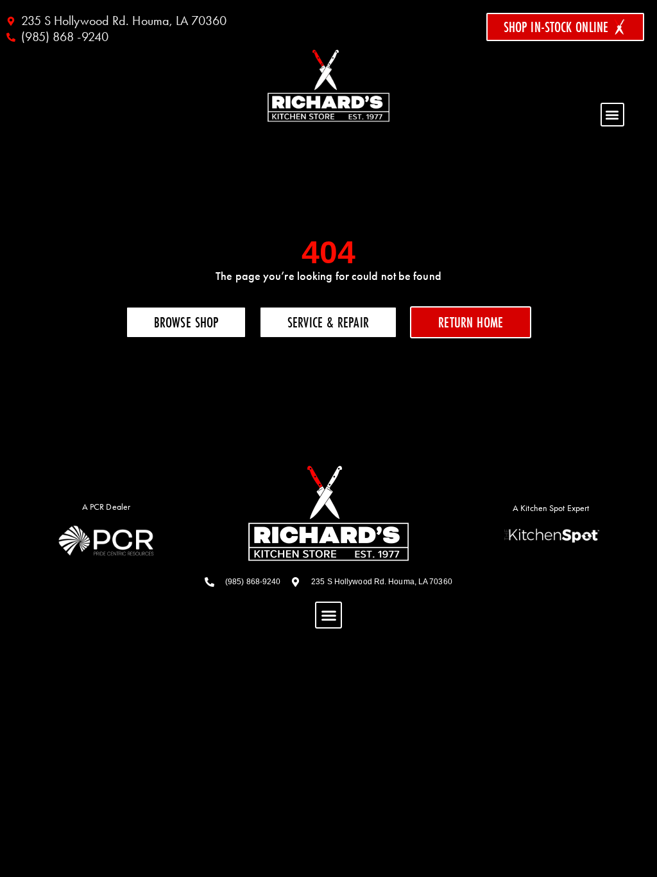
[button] (612, 114)
